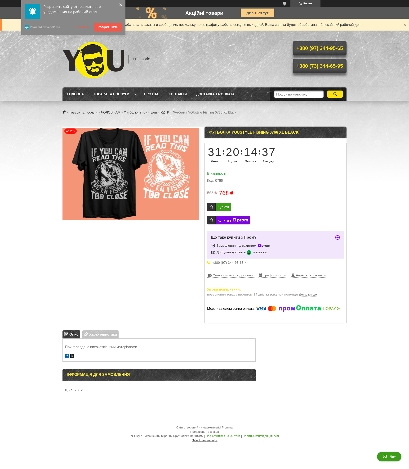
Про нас (151, 94)
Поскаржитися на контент (223, 436)
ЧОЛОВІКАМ (110, 112)
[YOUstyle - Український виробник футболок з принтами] (93, 59)
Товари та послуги (111, 94)
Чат (393, 457)
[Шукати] (335, 94)
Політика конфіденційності (261, 436)
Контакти (178, 94)
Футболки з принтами (140, 112)
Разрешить (108, 26)
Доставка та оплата (215, 94)
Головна (75, 94)
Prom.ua (227, 427)
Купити (223, 207)
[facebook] (67, 356)
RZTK (164, 112)
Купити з (224, 220)
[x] (72, 356)
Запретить (81, 26)
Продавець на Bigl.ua (204, 431)
